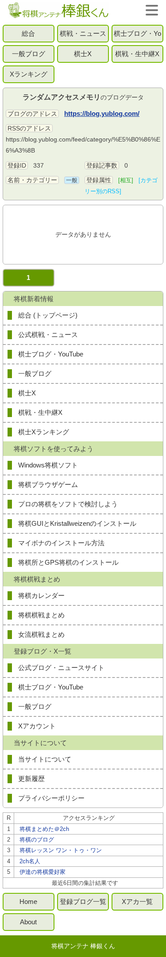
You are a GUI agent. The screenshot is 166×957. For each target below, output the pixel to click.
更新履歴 (31, 778)
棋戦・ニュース (83, 33)
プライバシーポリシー (51, 798)
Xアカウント (37, 726)
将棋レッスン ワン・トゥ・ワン (60, 850)
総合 (28, 33)
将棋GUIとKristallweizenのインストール (77, 523)
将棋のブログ (36, 839)
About (28, 922)
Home (28, 901)
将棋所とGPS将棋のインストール (68, 562)
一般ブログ (28, 53)
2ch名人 (29, 861)
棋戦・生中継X (137, 53)
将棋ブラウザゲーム (48, 484)
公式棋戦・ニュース (48, 334)
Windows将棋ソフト (48, 465)
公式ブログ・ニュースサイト (61, 667)
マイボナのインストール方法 (61, 543)
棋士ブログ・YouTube (137, 36)
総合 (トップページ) (47, 315)
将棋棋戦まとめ (41, 615)
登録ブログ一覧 (83, 901)
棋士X (83, 53)
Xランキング (28, 74)
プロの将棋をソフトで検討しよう (68, 504)
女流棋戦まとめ (41, 634)
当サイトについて (44, 759)
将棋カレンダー (41, 595)
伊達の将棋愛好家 (42, 872)
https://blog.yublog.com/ (101, 113)
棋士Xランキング (43, 432)
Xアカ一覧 (137, 901)
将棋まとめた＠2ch (44, 829)
